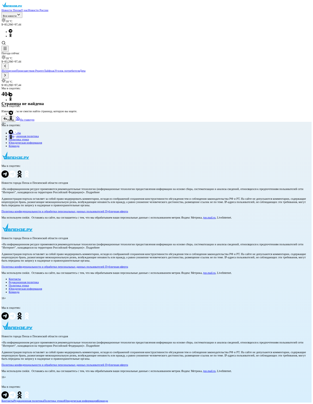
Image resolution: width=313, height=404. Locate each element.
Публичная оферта (116, 211)
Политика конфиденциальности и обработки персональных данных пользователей (52, 211)
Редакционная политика (24, 282)
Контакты (15, 279)
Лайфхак (49, 70)
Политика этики (19, 285)
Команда (14, 146)
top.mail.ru (209, 217)
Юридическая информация (25, 142)
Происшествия (25, 70)
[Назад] (5, 66)
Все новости (9, 16)
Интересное (8, 70)
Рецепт (39, 70)
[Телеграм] (12, 31)
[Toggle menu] (5, 49)
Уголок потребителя (67, 70)
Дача (82, 70)
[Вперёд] (5, 75)
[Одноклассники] (12, 36)
